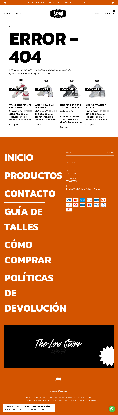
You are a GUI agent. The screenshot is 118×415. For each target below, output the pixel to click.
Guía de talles (23, 219)
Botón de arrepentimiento (85, 400)
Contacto (30, 193)
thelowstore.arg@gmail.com (84, 189)
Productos (33, 175)
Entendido (42, 409)
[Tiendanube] (59, 391)
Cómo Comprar (27, 252)
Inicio (11, 27)
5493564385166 (73, 173)
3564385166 (71, 181)
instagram (71, 162)
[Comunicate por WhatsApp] (112, 409)
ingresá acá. (67, 400)
